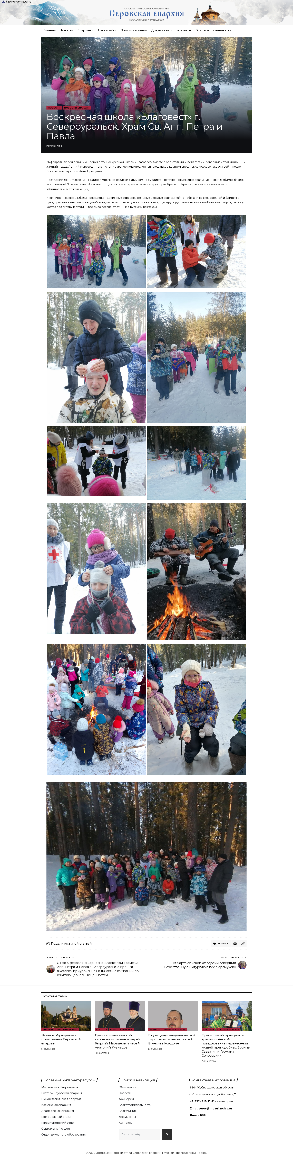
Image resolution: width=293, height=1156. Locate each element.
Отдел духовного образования (64, 1134)
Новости (54, 107)
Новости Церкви (67, 1030)
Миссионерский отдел (58, 1122)
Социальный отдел (55, 1128)
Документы (127, 1116)
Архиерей (126, 1099)
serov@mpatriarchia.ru (215, 1108)
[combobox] (139, 1134)
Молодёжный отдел (56, 1116)
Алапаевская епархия (57, 1110)
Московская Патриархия (59, 1087)
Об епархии (127, 1087)
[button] (243, 943)
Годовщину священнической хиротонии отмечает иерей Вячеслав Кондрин (172, 1039)
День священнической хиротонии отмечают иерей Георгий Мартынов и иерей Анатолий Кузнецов (117, 1041)
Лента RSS (198, 1115)
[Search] (167, 1134)
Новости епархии (77, 107)
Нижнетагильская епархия (61, 1099)
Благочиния (128, 1110)
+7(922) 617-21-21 (202, 1101)
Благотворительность (18, 1)
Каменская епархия (56, 1105)
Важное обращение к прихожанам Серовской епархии (61, 1039)
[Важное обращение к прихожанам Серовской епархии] (66, 1016)
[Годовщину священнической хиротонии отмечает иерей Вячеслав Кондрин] (173, 1016)
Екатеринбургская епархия (61, 1093)
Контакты (126, 1122)
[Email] (235, 943)
